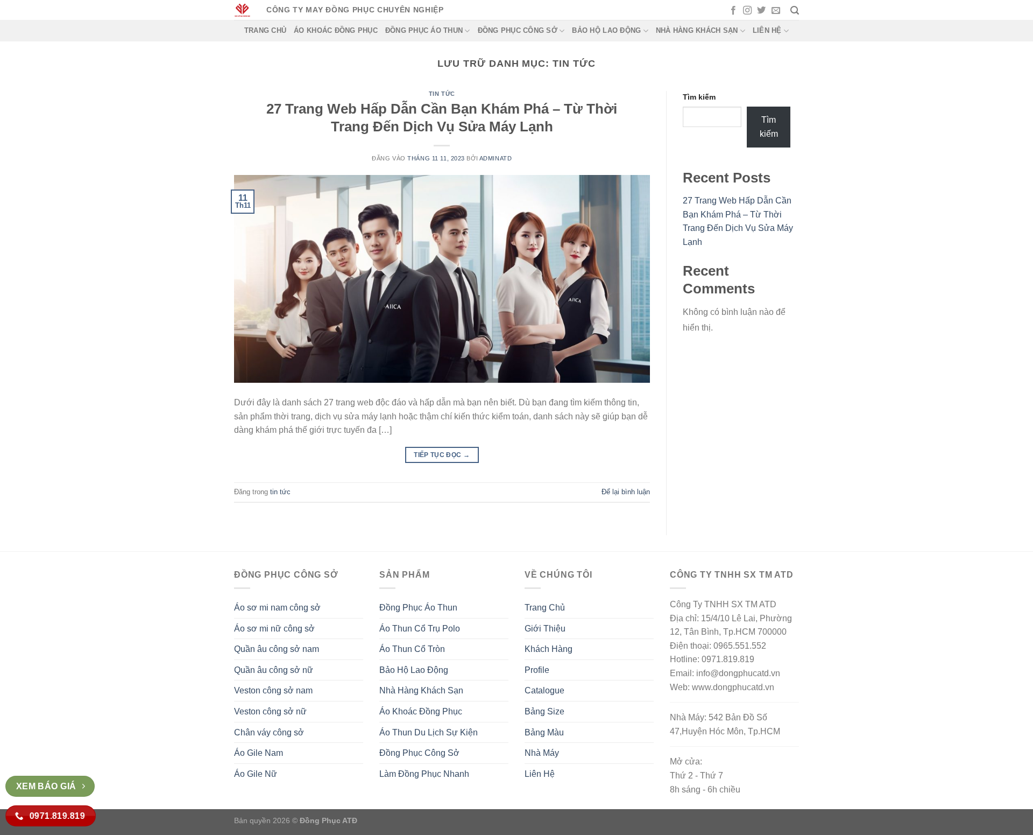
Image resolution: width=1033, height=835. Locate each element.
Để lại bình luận (626, 492)
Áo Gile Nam (258, 752)
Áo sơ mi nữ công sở (274, 628)
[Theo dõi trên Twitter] (761, 11)
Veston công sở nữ (270, 711)
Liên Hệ (767, 30)
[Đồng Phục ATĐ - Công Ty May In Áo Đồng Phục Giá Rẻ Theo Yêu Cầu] (242, 10)
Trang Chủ (265, 30)
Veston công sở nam (273, 690)
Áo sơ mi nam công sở (277, 607)
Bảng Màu (544, 732)
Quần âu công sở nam (276, 649)
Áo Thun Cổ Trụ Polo (419, 628)
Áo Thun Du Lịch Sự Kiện (428, 732)
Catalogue (544, 690)
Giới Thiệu (545, 628)
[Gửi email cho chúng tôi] (776, 11)
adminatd (495, 158)
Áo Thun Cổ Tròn (412, 649)
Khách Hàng (548, 649)
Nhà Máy (542, 752)
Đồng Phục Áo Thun (424, 30)
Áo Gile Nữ (255, 773)
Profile (537, 670)
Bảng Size (544, 711)
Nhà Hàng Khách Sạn (697, 30)
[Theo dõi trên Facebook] (733, 11)
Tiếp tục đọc (442, 455)
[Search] (794, 10)
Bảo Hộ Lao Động (606, 30)
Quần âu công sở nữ (273, 670)
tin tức (442, 93)
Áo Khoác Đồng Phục (336, 30)
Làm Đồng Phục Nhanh (424, 773)
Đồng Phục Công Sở (517, 30)
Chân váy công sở (269, 732)
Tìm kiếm (699, 97)
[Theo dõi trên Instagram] (747, 11)
